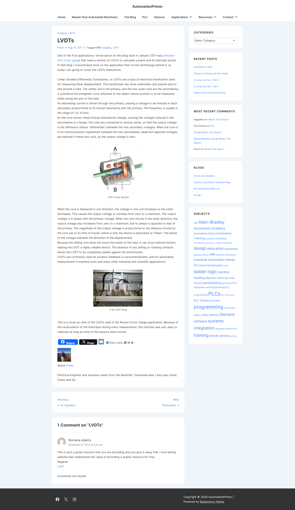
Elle (196, 132)
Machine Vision (215, 278)
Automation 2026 (203, 67)
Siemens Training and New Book (211, 73)
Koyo (225, 265)
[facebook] (57, 499)
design (200, 248)
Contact (228, 17)
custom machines (223, 243)
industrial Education (211, 265)
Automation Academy (209, 228)
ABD (196, 223)
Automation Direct (205, 233)
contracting (199, 243)
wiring (233, 336)
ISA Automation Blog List (207, 188)
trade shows (231, 329)
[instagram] (74, 499)
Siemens (227, 314)
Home (61, 17)
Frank (69, 365)
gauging (62, 33)
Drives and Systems (204, 175)
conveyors (209, 243)
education (215, 248)
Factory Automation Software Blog (212, 182)
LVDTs (71, 33)
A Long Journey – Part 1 (206, 86)
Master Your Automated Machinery (95, 17)
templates (220, 329)
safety (205, 314)
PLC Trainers (202, 300)
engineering (230, 248)
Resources (205, 17)
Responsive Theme (212, 501)
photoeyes (227, 283)
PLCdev (198, 195)
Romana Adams (79, 440)
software (200, 321)
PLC (145, 17)
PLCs (214, 294)
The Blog (130, 17)
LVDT (116, 47)
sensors (214, 314)
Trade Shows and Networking (209, 92)
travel (213, 336)
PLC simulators (227, 295)
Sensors (159, 17)
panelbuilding (212, 283)
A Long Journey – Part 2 (207, 80)
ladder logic (205, 271)
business (209, 238)
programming (208, 307)
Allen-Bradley (211, 222)
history (205, 255)
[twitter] (66, 499)
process (215, 300)
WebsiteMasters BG (204, 138)
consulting (220, 238)
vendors (224, 335)
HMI (212, 254)
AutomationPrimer (147, 6)
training (201, 335)
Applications (179, 17)
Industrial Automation (226, 255)
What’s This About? (218, 119)
